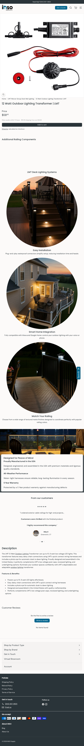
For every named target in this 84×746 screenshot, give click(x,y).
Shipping (5, 129)
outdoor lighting (17, 567)
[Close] (78, 369)
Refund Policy (7, 686)
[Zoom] (3, 94)
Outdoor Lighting (22, 554)
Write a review (42, 620)
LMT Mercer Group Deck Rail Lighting (21, 99)
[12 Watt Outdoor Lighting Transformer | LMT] (42, 150)
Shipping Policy (8, 682)
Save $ (78, 374)
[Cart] (75, 7)
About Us (5, 732)
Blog (3, 728)
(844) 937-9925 (45, 2)
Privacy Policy (7, 689)
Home (4, 99)
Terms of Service (8, 692)
